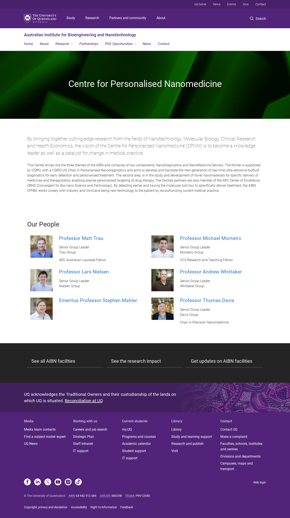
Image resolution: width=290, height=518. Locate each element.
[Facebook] (27, 482)
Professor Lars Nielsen (84, 272)
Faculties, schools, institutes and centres (241, 446)
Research (92, 18)
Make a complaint (233, 437)
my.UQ (127, 429)
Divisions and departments (240, 456)
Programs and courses (139, 437)
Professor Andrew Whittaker (211, 272)
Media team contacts (40, 429)
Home (28, 44)
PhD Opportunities (118, 44)
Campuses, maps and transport (236, 466)
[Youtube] (58, 482)
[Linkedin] (37, 482)
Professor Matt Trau (81, 238)
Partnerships (88, 44)
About (160, 18)
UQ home (200, 4)
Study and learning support (191, 437)
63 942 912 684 (86, 495)
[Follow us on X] (47, 482)
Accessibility (79, 507)
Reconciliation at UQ (84, 400)
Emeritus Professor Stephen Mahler (98, 300)
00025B (116, 495)
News (216, 4)
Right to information (103, 507)
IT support (80, 451)
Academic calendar (136, 444)
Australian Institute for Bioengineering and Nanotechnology (80, 34)
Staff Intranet (83, 444)
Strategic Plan (83, 437)
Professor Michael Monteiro (210, 238)
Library (176, 429)
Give (246, 4)
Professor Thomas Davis (207, 300)
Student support (134, 451)
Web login (259, 482)
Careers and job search (90, 429)
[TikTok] (78, 482)
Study (70, 18)
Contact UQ (228, 429)
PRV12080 (143, 495)
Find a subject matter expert (45, 437)
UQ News (31, 444)
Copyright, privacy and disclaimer (46, 507)
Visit (174, 451)
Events (231, 4)
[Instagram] (68, 482)
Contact (260, 4)
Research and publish (187, 444)
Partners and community (127, 18)
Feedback (126, 507)
